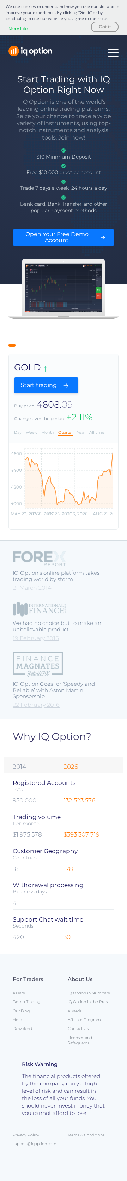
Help (17, 1019)
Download (22, 1028)
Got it (105, 27)
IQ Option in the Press (88, 1001)
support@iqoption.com (34, 1143)
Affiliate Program (84, 1019)
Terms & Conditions (86, 1134)
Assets (19, 992)
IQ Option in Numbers (89, 992)
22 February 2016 (36, 705)
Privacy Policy (26, 1134)
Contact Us (78, 1028)
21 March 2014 (32, 588)
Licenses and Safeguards (80, 1040)
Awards (74, 1010)
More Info (18, 28)
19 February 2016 (36, 638)
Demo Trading (27, 1001)
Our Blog (21, 1010)
